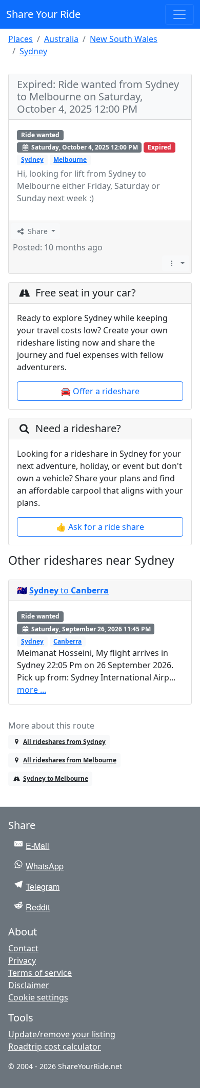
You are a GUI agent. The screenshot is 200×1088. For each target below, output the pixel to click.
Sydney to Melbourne (55, 778)
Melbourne (70, 159)
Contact (23, 948)
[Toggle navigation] (179, 14)
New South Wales (123, 39)
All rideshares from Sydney (64, 741)
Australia (61, 39)
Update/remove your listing (61, 1034)
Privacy (22, 960)
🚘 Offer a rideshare (100, 391)
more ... (31, 689)
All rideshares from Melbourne (69, 760)
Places (20, 39)
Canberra (67, 641)
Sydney (33, 51)
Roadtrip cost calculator (54, 1046)
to (69, 590)
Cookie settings (38, 997)
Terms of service (40, 972)
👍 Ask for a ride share (100, 526)
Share (38, 231)
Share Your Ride (43, 14)
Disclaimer (28, 985)
